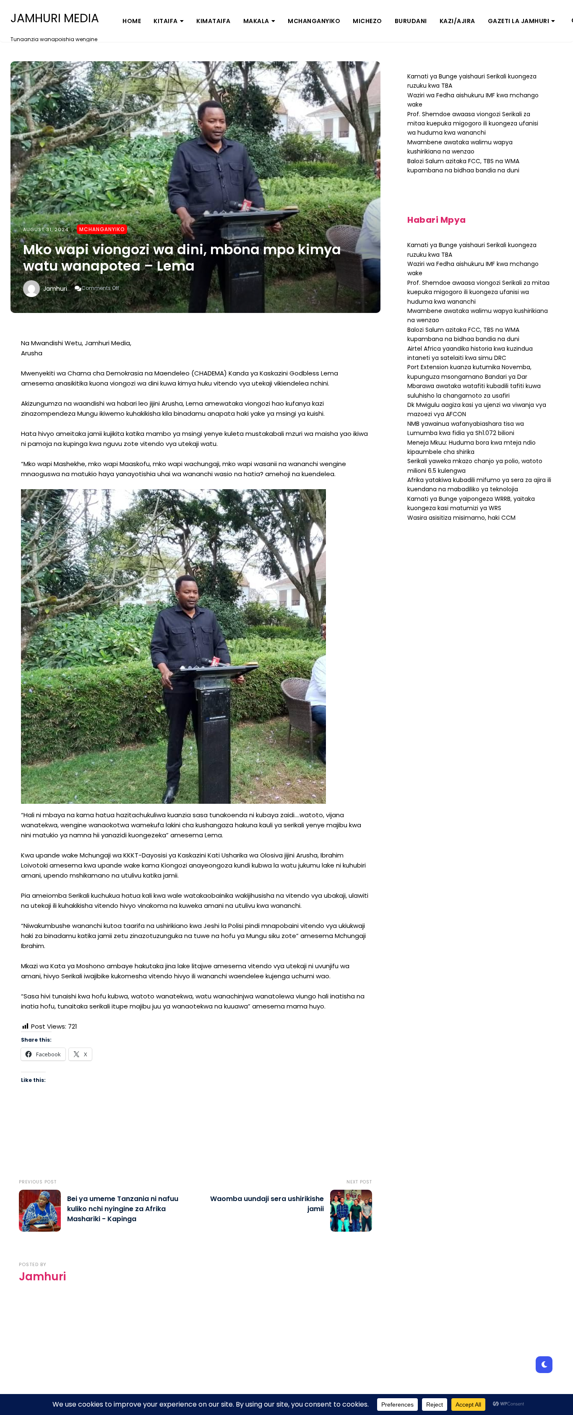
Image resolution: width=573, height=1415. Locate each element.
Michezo (367, 21)
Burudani (411, 21)
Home (131, 21)
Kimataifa (213, 21)
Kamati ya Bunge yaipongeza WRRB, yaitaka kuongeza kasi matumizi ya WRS (471, 503)
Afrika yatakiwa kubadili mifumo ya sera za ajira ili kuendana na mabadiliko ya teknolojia (479, 484)
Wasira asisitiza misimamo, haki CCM (461, 517)
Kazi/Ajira (457, 21)
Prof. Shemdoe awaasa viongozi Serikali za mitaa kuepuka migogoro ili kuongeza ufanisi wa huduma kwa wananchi (472, 123)
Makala (256, 21)
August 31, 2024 (45, 229)
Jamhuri (55, 288)
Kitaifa (166, 21)
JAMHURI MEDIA (54, 18)
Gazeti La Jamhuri (519, 21)
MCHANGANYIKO (314, 21)
